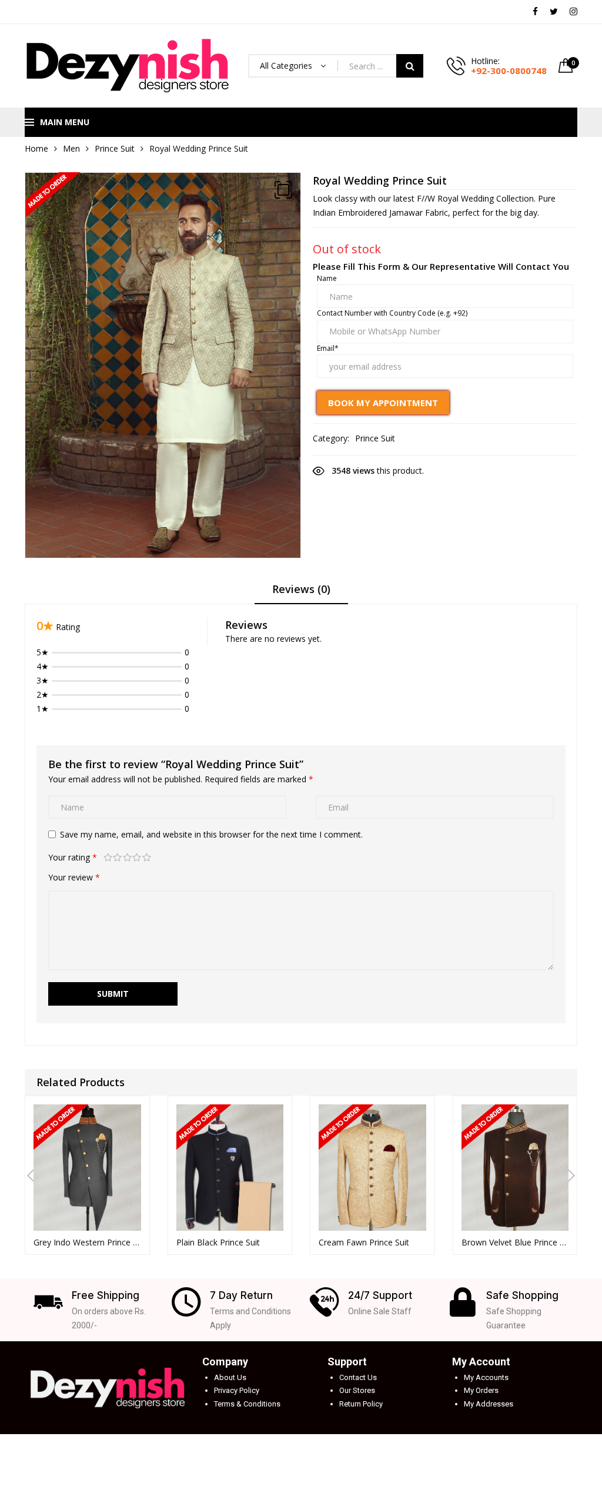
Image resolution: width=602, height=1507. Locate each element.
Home (36, 148)
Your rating (72, 857)
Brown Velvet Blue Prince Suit (515, 1242)
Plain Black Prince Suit (218, 1242)
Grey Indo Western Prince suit (87, 1242)
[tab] (301, 593)
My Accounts (486, 1377)
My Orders (481, 1390)
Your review (74, 877)
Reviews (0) (301, 589)
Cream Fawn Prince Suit (364, 1242)
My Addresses (488, 1403)
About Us (230, 1377)
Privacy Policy (236, 1390)
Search (409, 66)
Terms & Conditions (247, 1403)
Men (71, 148)
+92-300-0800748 (509, 70)
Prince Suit (115, 148)
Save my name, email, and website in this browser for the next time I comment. (211, 834)
